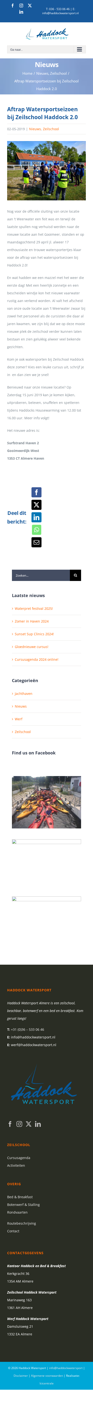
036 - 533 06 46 (59, 9)
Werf (18, 719)
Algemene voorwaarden (47, 1376)
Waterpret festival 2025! (34, 608)
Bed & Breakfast (20, 1197)
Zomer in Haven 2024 (32, 621)
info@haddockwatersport (66, 1368)
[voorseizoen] (46, 171)
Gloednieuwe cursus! (31, 646)
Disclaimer (21, 1376)
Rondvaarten (17, 1212)
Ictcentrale (47, 1383)
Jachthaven (23, 693)
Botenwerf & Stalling (23, 1204)
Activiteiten (16, 1165)
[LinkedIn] (38, 1124)
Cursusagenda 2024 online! (36, 659)
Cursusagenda (18, 1157)
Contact (13, 1231)
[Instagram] (19, 1124)
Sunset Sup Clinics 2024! (34, 634)
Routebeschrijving (21, 1223)
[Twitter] (28, 1124)
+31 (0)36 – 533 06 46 (27, 1029)
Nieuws (35, 129)
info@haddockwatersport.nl (60, 13)
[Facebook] (10, 1124)
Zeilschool (51, 129)
